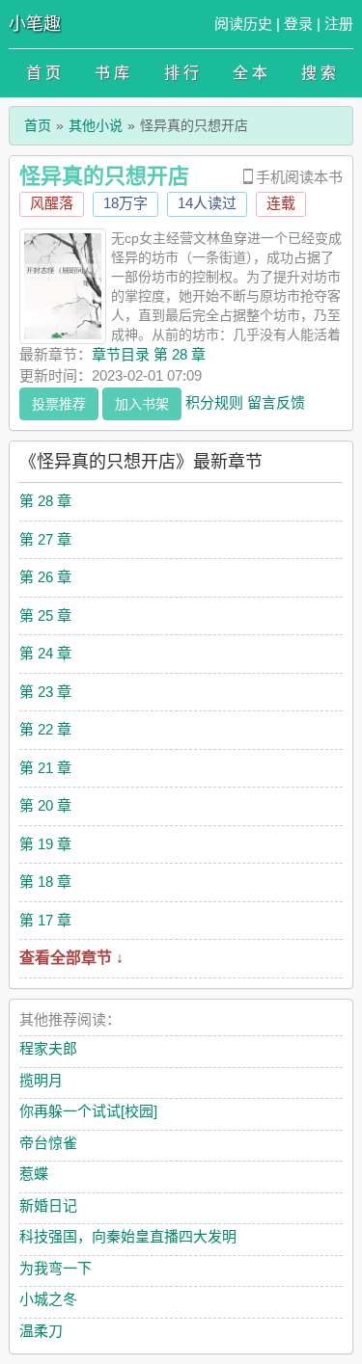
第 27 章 (45, 539)
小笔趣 (35, 24)
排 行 (181, 73)
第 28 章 (45, 501)
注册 (338, 23)
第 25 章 (45, 615)
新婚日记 (48, 1205)
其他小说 (96, 125)
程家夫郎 (48, 1048)
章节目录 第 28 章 (149, 354)
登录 (298, 23)
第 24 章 (45, 653)
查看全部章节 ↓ (71, 957)
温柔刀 (41, 1331)
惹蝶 (33, 1173)
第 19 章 (45, 844)
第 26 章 (45, 577)
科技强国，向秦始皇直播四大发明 (128, 1236)
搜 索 (318, 73)
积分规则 (214, 401)
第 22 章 (45, 729)
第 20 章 (45, 805)
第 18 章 (45, 881)
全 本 (250, 73)
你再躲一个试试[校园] (88, 1111)
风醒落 (51, 203)
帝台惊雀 (48, 1143)
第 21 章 (45, 768)
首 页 (43, 73)
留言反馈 (276, 401)
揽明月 (41, 1080)
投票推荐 (59, 404)
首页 (37, 125)
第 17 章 (45, 920)
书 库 (112, 73)
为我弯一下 (55, 1268)
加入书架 (142, 404)
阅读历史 (243, 23)
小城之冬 (48, 1299)
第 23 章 (45, 691)
